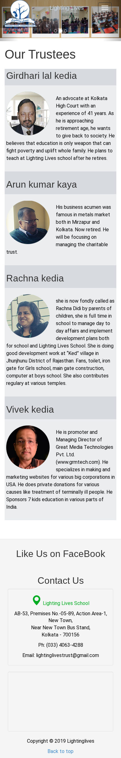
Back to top (60, 751)
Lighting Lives (67, 8)
